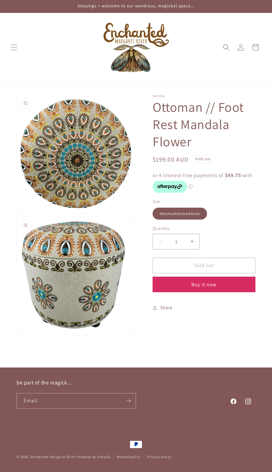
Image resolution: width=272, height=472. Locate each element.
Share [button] (166, 307)
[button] (14, 47)
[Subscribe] (128, 401)
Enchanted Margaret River (53, 456)
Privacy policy (159, 456)
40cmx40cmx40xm (183, 215)
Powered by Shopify (93, 456)
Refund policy (128, 456)
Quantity (161, 228)
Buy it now (204, 284)
